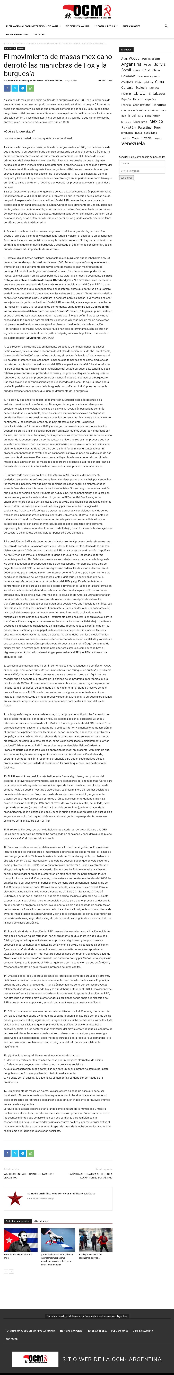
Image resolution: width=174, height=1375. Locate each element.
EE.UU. (140, 93)
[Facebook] (7, 88)
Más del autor (41, 1221)
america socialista (151, 58)
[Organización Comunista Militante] (87, 11)
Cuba (159, 81)
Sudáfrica (125, 138)
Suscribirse (126, 177)
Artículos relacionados (18, 1221)
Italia (140, 115)
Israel (132, 115)
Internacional (18, 43)
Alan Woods (130, 58)
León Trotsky (152, 115)
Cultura (127, 87)
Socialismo (150, 133)
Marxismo (140, 121)
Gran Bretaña (141, 105)
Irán (123, 115)
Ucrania (146, 138)
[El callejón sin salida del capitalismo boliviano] (95, 1240)
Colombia (128, 76)
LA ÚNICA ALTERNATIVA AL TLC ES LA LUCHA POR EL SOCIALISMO (90, 1176)
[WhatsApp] (30, 88)
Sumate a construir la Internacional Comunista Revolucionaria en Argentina (87, 1316)
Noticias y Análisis (77, 26)
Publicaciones (131, 26)
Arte (147, 64)
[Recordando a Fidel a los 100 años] (21, 1240)
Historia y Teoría (104, 26)
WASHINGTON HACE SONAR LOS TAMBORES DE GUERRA (29, 1176)
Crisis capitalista (144, 82)
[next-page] (11, 1271)
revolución (127, 132)
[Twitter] (15, 88)
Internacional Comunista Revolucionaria (32, 26)
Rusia (138, 133)
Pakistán (128, 127)
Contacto (38, 34)
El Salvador (157, 93)
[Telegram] (22, 88)
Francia (126, 105)
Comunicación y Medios (149, 76)
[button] (166, 26)
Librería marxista (17, 34)
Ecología (141, 87)
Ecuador (126, 94)
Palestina (145, 127)
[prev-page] (6, 1271)
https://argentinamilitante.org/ (40, 1198)
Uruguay (157, 138)
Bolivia (159, 64)
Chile (146, 70)
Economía (154, 87)
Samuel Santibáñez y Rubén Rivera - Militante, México (35, 80)
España (126, 99)
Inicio (6, 43)
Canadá (136, 70)
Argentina (131, 64)
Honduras (159, 105)
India (123, 110)
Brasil (126, 70)
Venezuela (133, 143)
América (32, 43)
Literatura (126, 122)
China (156, 70)
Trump (135, 138)
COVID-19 (127, 82)
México (156, 121)
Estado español (144, 99)
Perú (157, 127)
